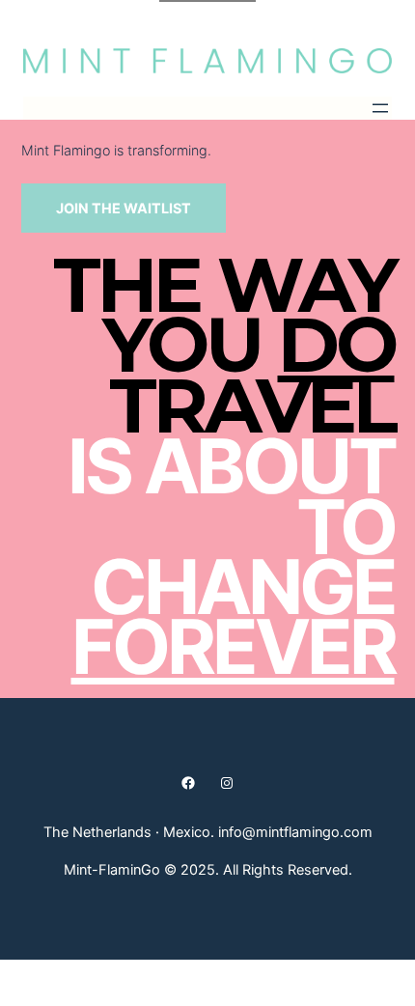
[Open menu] (380, 108)
